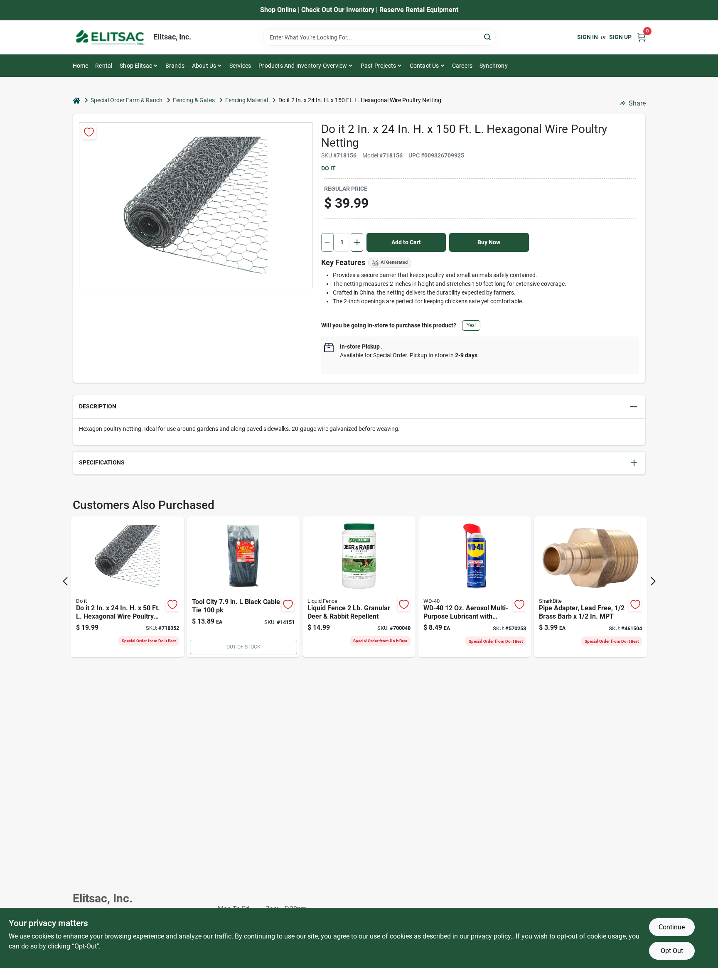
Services (240, 65)
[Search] (488, 37)
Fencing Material (246, 100)
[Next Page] (653, 581)
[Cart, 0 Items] (641, 37)
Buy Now (488, 242)
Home (81, 65)
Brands (174, 65)
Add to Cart (406, 242)
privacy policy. (491, 936)
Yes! (471, 325)
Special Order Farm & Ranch (126, 100)
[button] (359, 407)
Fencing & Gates (194, 100)
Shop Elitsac (136, 65)
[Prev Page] (65, 581)
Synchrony (493, 65)
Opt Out (672, 951)
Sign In (587, 37)
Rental (103, 65)
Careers (462, 65)
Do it (328, 168)
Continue (672, 927)
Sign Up (620, 37)
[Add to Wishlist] (89, 132)
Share (637, 103)
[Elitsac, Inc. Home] (110, 37)
